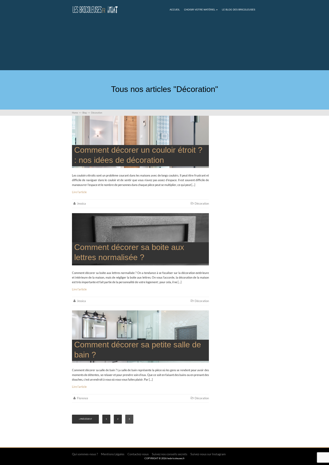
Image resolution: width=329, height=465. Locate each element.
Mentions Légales (112, 454)
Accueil (175, 9)
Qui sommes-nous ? (85, 454)
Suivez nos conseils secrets (169, 454)
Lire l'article (79, 192)
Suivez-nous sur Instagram (208, 454)
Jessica (81, 203)
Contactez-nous (138, 454)
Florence (82, 398)
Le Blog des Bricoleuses (238, 9)
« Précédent (85, 419)
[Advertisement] (164, 40)
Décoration (202, 203)
